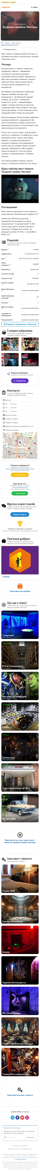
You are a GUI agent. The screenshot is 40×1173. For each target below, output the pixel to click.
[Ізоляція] (20, 560)
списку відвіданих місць (20, 487)
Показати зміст (11, 49)
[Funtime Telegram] (13, 1117)
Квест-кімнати (16, 43)
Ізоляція (6, 577)
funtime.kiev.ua (26, 1149)
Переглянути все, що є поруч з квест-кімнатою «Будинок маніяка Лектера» (20, 841)
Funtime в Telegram (9, 2)
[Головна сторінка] (2, 43)
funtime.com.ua (21, 1159)
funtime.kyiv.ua (14, 1149)
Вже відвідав (21, 493)
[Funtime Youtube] (22, 1117)
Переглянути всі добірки (20, 591)
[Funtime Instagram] (27, 1117)
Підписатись (30, 1137)
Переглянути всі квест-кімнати (20, 1095)
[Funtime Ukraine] (6, 7)
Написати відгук (20, 514)
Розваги (7, 43)
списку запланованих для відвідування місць (20, 469)
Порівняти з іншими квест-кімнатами (21, 324)
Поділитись (21, 381)
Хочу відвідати (20, 475)
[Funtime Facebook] (17, 1117)
